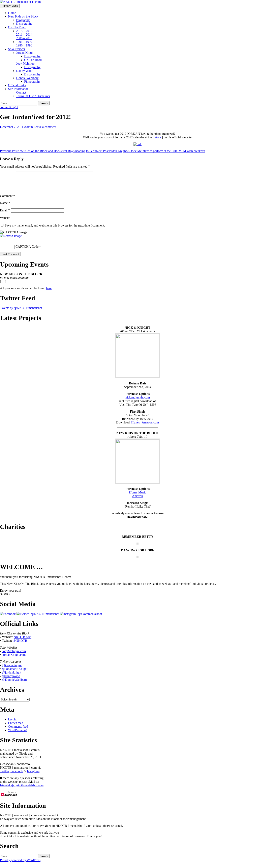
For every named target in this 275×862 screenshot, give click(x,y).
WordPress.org (17, 730)
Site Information (18, 89)
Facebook (16, 771)
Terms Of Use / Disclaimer (33, 96)
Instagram (33, 771)
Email (5, 210)
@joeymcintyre (12, 665)
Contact (21, 92)
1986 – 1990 (24, 45)
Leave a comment (45, 127)
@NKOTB (20, 640)
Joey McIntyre (25, 63)
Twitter (4, 771)
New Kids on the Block (23, 16)
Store (157, 137)
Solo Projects (16, 49)
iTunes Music (137, 492)
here (49, 288)
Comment (7, 196)
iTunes (135, 422)
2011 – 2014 (24, 34)
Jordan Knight (25, 52)
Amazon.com (150, 422)
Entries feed (15, 723)
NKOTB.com (22, 637)
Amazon (137, 496)
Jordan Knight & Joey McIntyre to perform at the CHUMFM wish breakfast (150, 151)
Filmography (32, 81)
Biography (23, 20)
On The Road (17, 27)
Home (12, 12)
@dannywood (11, 676)
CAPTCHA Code (27, 246)
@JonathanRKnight (14, 668)
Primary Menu (10, 5)
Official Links (17, 85)
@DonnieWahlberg (14, 679)
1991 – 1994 (24, 41)
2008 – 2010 (24, 38)
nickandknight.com (137, 397)
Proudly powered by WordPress (20, 860)
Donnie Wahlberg (27, 78)
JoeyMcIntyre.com (14, 651)
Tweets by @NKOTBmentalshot (21, 308)
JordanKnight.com (14, 654)
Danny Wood (24, 70)
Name (5, 203)
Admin (28, 127)
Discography (24, 23)
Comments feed (18, 726)
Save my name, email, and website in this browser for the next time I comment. (55, 225)
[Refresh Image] (11, 236)
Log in (12, 719)
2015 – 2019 (24, 31)
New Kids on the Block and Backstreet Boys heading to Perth (48, 151)
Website (5, 217)
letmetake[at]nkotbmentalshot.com (21, 785)
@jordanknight (11, 672)
